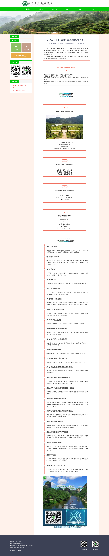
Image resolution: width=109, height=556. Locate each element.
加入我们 (92, 9)
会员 (80, 9)
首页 (16, 9)
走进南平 (67, 9)
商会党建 (54, 9)
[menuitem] (16, 9)
